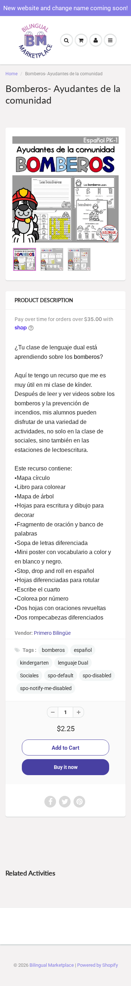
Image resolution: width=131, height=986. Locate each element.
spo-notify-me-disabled (46, 688)
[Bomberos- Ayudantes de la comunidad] (65, 189)
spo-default (61, 675)
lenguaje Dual (73, 663)
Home (11, 73)
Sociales (29, 675)
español (83, 650)
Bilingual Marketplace (51, 965)
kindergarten (34, 663)
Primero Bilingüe (52, 633)
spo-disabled (97, 675)
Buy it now (66, 767)
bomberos (53, 650)
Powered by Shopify (97, 965)
